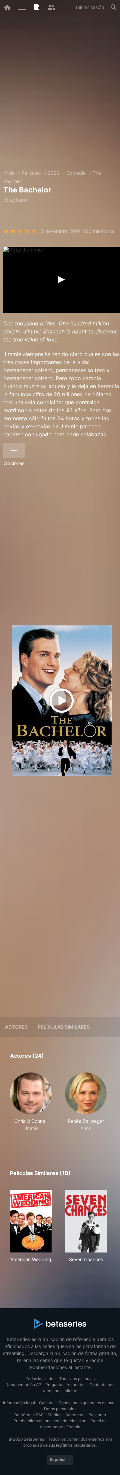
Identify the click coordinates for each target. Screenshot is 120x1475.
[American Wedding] (31, 1221)
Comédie (76, 173)
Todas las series (40, 1378)
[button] (31, 1105)
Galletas (46, 1402)
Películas (31, 173)
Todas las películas (77, 1378)
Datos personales (60, 1408)
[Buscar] (113, 7)
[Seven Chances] (86, 1221)
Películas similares (64, 1027)
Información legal (19, 1402)
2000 (53, 173)
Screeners (74, 1414)
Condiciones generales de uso (86, 1402)
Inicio (9, 173)
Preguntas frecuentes (65, 1384)
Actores (16, 1027)
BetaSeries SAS (29, 1414)
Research (97, 1414)
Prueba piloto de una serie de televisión (49, 1420)
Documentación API (23, 1384)
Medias (54, 1414)
